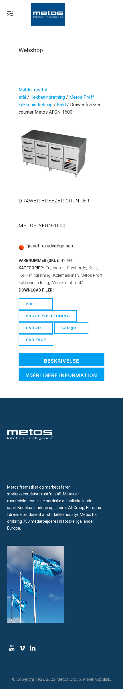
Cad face (36, 340)
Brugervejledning (48, 316)
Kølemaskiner (65, 275)
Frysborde (55, 268)
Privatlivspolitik (96, 679)
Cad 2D (33, 328)
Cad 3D (68, 328)
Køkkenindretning (47, 97)
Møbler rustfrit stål (68, 282)
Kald (61, 104)
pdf (30, 304)
